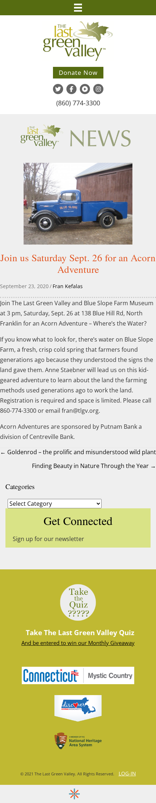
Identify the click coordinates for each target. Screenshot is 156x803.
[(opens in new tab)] (78, 675)
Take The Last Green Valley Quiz (80, 632)
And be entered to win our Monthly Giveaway (78, 642)
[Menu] (78, 7)
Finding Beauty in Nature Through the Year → (94, 466)
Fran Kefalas (68, 286)
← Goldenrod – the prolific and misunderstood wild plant (78, 452)
